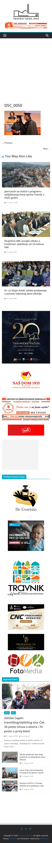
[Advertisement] (26, 73)
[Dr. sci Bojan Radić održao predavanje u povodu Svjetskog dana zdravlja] (26, 262)
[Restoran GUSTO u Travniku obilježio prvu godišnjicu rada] (10, 786)
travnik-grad (25, 736)
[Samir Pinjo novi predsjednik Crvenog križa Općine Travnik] (10, 773)
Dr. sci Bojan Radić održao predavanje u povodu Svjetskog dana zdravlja (25, 292)
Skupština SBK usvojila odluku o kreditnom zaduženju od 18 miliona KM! (24, 244)
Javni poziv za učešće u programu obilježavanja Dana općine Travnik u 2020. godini (24, 194)
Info (13, 713)
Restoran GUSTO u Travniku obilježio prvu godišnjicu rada (32, 784)
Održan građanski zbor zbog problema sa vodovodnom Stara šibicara (32, 757)
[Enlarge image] (47, 314)
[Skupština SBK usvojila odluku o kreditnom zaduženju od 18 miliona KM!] (26, 213)
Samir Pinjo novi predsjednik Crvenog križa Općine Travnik (32, 771)
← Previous (7, 143)
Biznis (7, 713)
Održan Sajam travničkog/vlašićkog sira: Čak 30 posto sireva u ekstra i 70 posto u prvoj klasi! (24, 724)
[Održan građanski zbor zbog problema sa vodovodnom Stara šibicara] (10, 759)
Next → (46, 148)
